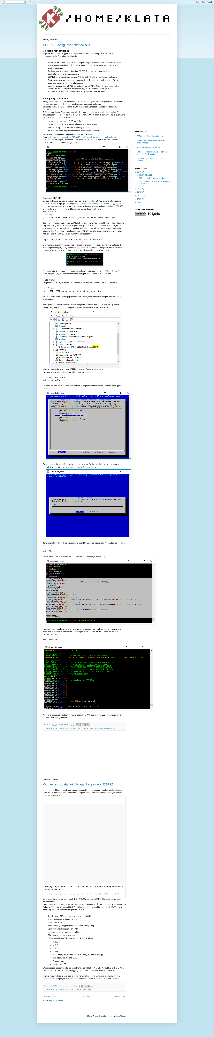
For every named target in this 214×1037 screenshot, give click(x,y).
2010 (139, 199)
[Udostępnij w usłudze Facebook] (85, 724)
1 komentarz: (64, 725)
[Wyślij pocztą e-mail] (77, 724)
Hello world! (98, 728)
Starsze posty (120, 996)
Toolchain (107, 728)
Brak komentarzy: (65, 986)
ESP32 (91, 728)
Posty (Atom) (58, 1001)
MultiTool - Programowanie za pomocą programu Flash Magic (152, 153)
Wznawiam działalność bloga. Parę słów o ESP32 (78, 784)
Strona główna (84, 996)
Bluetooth (54, 728)
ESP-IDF (71, 728)
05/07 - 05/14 (144, 175)
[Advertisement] (84, 754)
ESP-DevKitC (63, 728)
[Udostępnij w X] (82, 724)
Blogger (123, 1016)
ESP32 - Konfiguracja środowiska (66, 45)
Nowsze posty (49, 996)
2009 (139, 202)
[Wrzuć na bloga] (79, 724)
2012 (139, 192)
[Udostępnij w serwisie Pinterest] (88, 724)
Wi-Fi (113, 728)
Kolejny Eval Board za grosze (148, 147)
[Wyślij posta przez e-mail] (72, 725)
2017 (139, 172)
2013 (139, 189)
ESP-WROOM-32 (81, 728)
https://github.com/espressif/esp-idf (94, 203)
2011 (139, 196)
